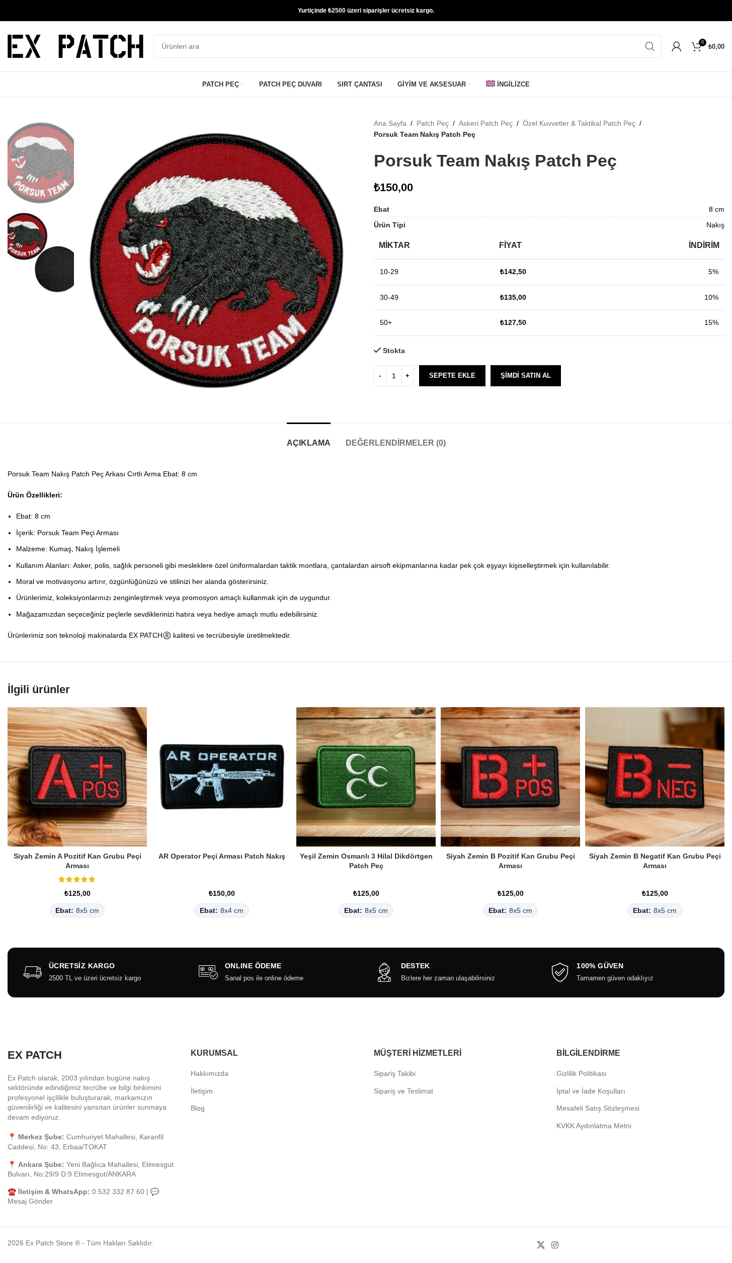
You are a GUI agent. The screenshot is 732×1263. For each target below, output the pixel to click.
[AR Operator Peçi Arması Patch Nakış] (221, 777)
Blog (198, 1108)
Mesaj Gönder (30, 1201)
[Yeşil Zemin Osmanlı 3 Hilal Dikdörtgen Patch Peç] (366, 777)
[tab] (309, 438)
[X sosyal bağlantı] (540, 1245)
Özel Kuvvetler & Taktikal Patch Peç (579, 123)
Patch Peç (433, 123)
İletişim (202, 1091)
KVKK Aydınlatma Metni (593, 1126)
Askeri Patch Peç (486, 123)
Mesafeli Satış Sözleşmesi (597, 1108)
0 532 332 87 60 (118, 1192)
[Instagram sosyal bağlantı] (555, 1245)
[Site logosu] (75, 46)
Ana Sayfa (390, 123)
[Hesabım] (677, 46)
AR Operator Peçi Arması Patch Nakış (221, 856)
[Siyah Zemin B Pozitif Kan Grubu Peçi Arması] (510, 777)
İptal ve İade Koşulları (590, 1091)
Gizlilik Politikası (581, 1073)
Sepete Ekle (452, 375)
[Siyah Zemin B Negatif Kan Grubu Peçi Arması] (654, 777)
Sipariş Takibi (395, 1073)
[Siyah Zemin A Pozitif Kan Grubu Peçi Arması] (77, 777)
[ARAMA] (650, 46)
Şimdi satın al (526, 375)
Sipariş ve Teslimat (403, 1091)
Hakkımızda (209, 1073)
